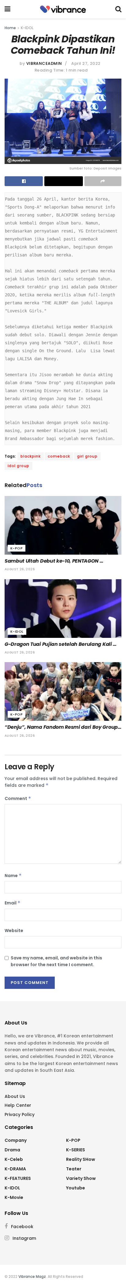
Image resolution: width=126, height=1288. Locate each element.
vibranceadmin (44, 63)
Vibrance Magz (32, 1276)
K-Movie (14, 1197)
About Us (15, 1096)
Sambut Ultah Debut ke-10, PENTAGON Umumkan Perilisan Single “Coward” (52, 561)
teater (73, 1169)
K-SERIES (75, 1150)
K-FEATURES (18, 1178)
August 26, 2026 (20, 569)
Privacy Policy (20, 1114)
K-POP (16, 548)
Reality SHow (80, 1159)
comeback (59, 456)
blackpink (30, 456)
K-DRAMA (15, 1169)
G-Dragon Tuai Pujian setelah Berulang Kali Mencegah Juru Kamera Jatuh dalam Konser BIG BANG (61, 644)
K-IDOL (27, 27)
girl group (87, 456)
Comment (18, 798)
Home (10, 27)
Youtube (75, 1188)
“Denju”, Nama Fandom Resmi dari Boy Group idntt (62, 727)
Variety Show (81, 1178)
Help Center (18, 1105)
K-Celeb (14, 1159)
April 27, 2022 (85, 63)
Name (13, 875)
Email (12, 903)
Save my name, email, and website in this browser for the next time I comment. (56, 961)
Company (16, 1140)
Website (14, 930)
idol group (18, 465)
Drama (12, 1150)
